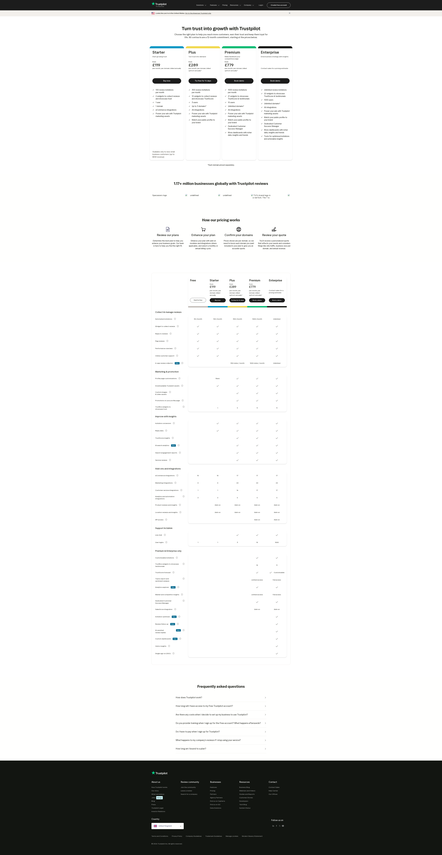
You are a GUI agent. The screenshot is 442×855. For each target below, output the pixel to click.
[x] (280, 826)
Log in (261, 5)
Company (247, 5)
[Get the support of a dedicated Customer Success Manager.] (184, 601)
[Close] (290, 13)
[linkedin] (273, 826)
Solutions (200, 5)
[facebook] (276, 826)
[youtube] (283, 826)
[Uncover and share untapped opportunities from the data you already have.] (178, 587)
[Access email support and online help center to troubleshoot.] (177, 356)
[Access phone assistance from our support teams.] (165, 535)
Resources (234, 5)
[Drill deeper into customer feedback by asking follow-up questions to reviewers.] (178, 624)
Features (213, 5)
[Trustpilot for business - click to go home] (158, 5)
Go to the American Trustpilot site (198, 13)
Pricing (224, 5)
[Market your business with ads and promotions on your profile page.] (183, 400)
